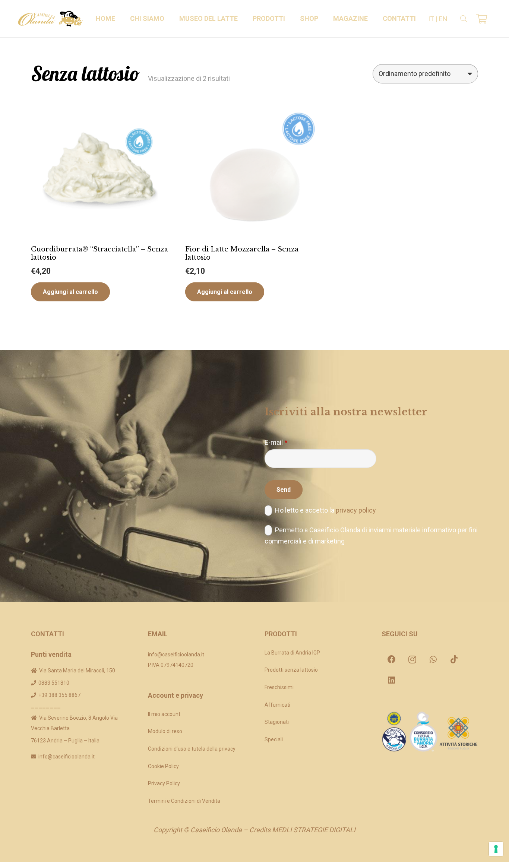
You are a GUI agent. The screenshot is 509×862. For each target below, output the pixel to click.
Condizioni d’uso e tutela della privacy (191, 749)
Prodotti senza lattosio (291, 670)
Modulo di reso (165, 731)
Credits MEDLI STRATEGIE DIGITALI (302, 830)
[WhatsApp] (433, 659)
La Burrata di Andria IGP (292, 653)
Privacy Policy (164, 783)
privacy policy (356, 510)
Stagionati (277, 722)
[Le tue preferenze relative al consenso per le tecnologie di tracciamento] (496, 849)
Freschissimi (279, 687)
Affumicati (277, 705)
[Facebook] (392, 659)
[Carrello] (481, 18)
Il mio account (164, 714)
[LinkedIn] (392, 680)
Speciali (274, 739)
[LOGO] (50, 18)
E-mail (276, 442)
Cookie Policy (163, 766)
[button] (168, 18)
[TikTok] (454, 659)
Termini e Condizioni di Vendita (184, 801)
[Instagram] (412, 659)
